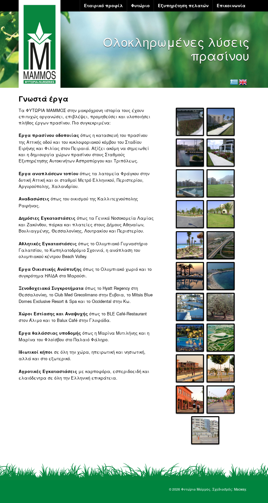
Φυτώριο (140, 6)
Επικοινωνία (231, 6)
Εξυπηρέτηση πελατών (183, 6)
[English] (243, 82)
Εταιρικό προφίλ (103, 6)
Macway (240, 489)
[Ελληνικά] (234, 82)
